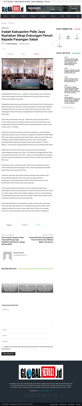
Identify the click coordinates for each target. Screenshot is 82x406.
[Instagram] (71, 1)
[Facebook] (68, 1)
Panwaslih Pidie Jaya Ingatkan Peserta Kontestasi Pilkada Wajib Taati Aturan (41, 240)
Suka (59, 34)
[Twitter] (73, 1)
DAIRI (9, 283)
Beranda (4, 23)
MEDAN (66, 95)
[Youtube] (79, 1)
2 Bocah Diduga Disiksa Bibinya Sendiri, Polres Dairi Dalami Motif (45, 289)
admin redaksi (12, 43)
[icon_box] (48, 2)
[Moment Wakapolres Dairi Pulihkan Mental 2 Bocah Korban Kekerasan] (27, 282)
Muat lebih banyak (67, 107)
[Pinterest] (44, 395)
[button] (78, 16)
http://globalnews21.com (20, 255)
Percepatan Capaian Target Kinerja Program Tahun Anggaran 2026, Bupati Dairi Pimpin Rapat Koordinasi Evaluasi (72, 89)
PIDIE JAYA (11, 23)
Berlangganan (61, 42)
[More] (44, 54)
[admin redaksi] (3, 43)
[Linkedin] (38, 395)
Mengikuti (68, 34)
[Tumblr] (49, 395)
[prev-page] (2, 296)
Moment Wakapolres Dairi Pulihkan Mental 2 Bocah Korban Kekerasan (27, 289)
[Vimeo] (76, 1)
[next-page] (6, 296)
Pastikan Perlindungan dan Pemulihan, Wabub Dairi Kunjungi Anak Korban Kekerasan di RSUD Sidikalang (10, 288)
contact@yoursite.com (45, 390)
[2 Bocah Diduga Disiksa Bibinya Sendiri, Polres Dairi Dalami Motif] (44, 282)
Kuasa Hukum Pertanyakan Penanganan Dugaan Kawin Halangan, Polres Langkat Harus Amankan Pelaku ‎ (72, 100)
